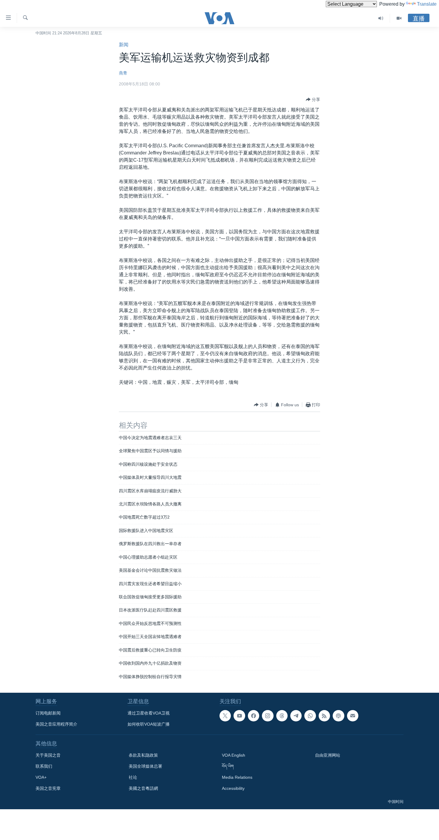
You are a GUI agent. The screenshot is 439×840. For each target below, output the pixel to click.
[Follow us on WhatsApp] (310, 715)
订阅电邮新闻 (48, 713)
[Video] (399, 18)
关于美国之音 (48, 755)
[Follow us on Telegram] (296, 715)
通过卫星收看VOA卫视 (149, 713)
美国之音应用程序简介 (56, 724)
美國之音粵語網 (143, 788)
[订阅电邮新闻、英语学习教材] (352, 715)
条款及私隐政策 (143, 755)
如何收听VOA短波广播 (149, 724)
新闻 (123, 44)
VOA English (233, 755)
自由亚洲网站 (327, 755)
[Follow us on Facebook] (253, 715)
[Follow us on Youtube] (239, 715)
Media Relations (237, 777)
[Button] (313, 99)
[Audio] (381, 18)
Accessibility (233, 788)
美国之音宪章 (48, 788)
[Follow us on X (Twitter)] (225, 715)
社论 (133, 777)
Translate (427, 4)
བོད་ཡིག (228, 766)
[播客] (338, 715)
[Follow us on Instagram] (267, 715)
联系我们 (44, 766)
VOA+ (41, 777)
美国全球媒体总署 (145, 766)
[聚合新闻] (324, 715)
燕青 (123, 72)
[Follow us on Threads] (282, 715)
